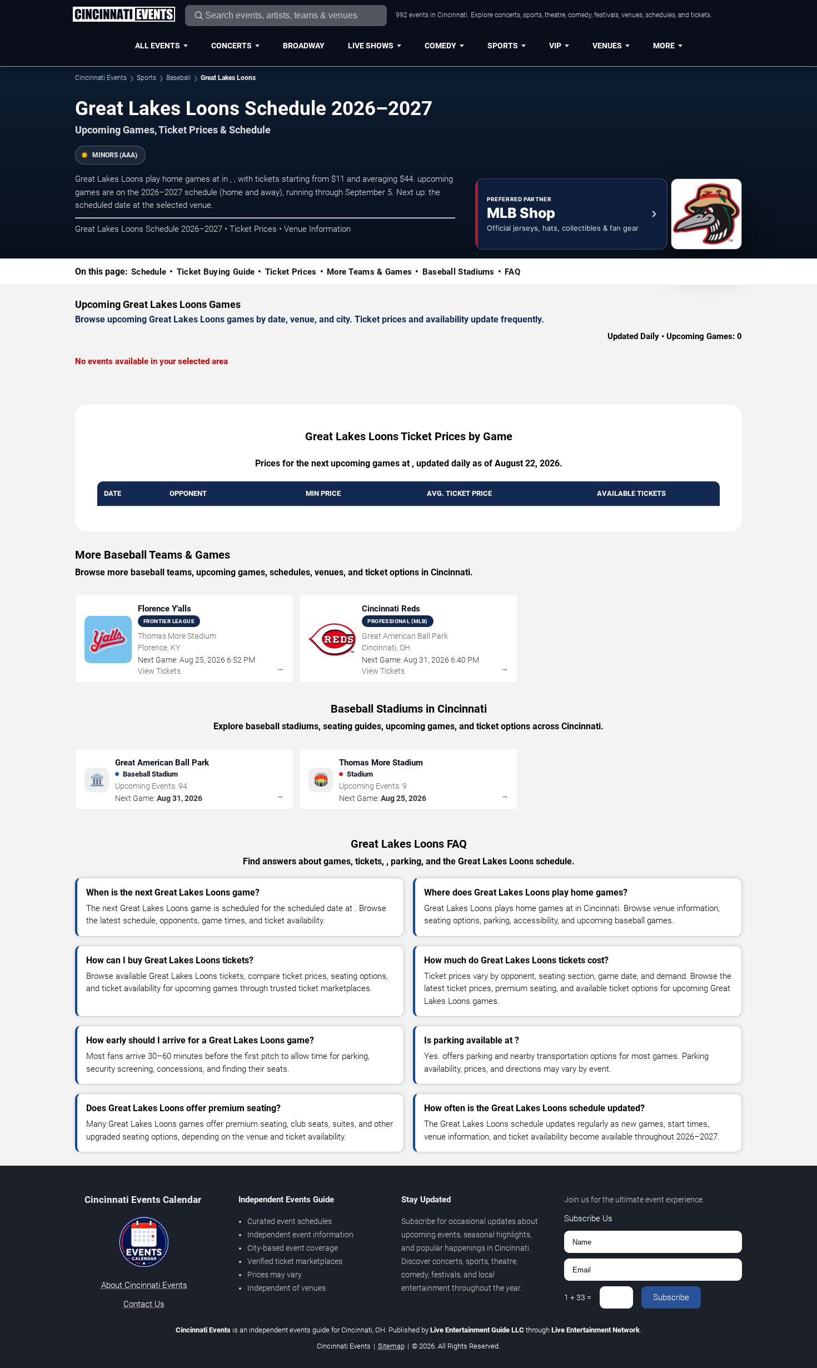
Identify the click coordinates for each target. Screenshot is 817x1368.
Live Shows (370, 45)
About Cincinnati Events (144, 1285)
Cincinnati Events (101, 78)
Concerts (231, 45)
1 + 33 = (577, 1297)
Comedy (440, 45)
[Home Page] (123, 15)
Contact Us (144, 1304)
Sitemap (391, 1346)
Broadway (304, 45)
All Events (157, 45)
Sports (502, 45)
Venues (607, 45)
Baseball (178, 78)
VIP (555, 45)
